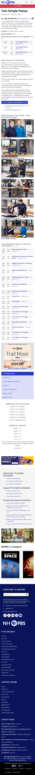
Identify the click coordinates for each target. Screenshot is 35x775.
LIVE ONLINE (6, 443)
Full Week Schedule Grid (10, 389)
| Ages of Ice (8, 752)
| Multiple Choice (9, 726)
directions (24, 605)
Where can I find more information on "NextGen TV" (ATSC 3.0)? (18, 506)
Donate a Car (5, 694)
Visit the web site (15, 102)
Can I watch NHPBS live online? (16, 503)
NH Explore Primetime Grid (14, 481)
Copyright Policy (6, 654)
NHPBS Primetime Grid (13, 478)
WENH (18, 756)
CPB (21, 766)
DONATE (17, 6)
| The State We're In (10, 745)
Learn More (17, 448)
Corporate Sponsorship (8, 692)
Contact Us (6, 385)
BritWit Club (5, 689)
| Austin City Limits (13, 747)
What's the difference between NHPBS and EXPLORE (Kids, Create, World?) (19, 516)
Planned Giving (5, 707)
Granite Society (5, 697)
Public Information (6, 667)
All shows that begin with (13, 110)
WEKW (28, 756)
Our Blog (4, 636)
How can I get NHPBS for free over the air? (19, 524)
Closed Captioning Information (11, 381)
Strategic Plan (5, 672)
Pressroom (4, 662)
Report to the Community (8, 670)
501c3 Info (4, 638)
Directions (29, 768)
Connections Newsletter (14, 484)
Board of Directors (6, 641)
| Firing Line (11, 724)
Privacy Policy (16, 772)
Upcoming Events (6, 710)
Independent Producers (8, 659)
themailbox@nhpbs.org (11, 611)
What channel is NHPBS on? (8, 675)
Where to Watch (7, 393)
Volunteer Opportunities (8, 712)
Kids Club (4, 699)
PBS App (19, 443)
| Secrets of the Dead (14, 750)
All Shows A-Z (7, 377)
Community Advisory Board (9, 649)
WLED (23, 756)
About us (14, 768)
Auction (3, 686)
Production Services (7, 665)
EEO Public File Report (10, 758)
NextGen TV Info (7, 397)
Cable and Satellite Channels (17, 420)
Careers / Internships (7, 644)
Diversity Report (6, 657)
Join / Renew (8, 772)
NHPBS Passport (6, 705)
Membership (5, 702)
